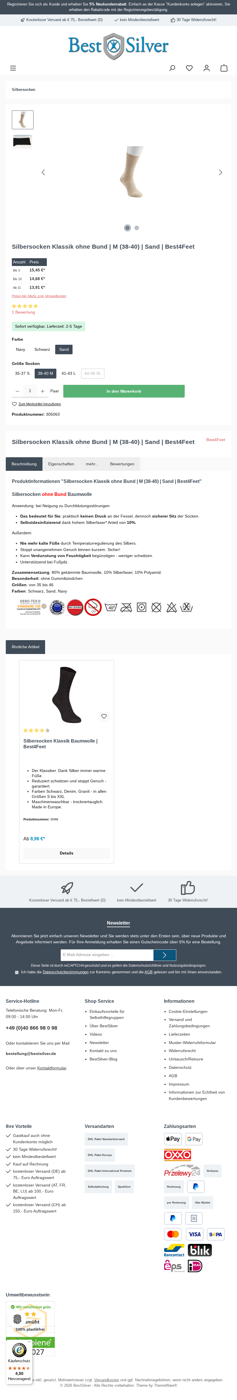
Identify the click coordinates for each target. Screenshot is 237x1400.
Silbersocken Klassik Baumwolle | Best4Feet (60, 743)
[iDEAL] (195, 1266)
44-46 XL (94, 374)
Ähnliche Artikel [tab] (25, 646)
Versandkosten (106, 1380)
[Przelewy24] (182, 1170)
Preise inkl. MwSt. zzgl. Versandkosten (39, 296)
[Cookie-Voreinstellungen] (17, 1319)
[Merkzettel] (189, 68)
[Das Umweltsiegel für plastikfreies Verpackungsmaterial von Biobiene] (30, 1328)
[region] (118, 172)
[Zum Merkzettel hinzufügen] (104, 717)
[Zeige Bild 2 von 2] (136, 228)
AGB (149, 972)
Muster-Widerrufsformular (192, 1042)
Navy (20, 349)
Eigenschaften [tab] (61, 464)
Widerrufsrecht (182, 1050)
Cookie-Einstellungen (188, 1011)
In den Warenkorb (124, 391)
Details (66, 853)
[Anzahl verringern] (17, 391)
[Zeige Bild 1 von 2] (127, 228)
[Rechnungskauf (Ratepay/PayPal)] (194, 1218)
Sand (64, 349)
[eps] (174, 1266)
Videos (96, 1034)
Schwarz (42, 349)
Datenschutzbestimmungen (65, 972)
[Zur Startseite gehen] (118, 46)
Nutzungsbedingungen (187, 966)
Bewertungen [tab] (122, 464)
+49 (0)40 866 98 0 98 (31, 1028)
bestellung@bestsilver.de (31, 1053)
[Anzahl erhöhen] (42, 391)
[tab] (24, 464)
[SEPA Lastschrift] (216, 1234)
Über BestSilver (104, 1026)
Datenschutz (180, 1067)
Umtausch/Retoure (186, 1059)
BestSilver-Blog (103, 1059)
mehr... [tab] (92, 464)
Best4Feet (215, 439)
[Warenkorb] (224, 68)
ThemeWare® (165, 1386)
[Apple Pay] (173, 1139)
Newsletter (99, 1042)
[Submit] (164, 955)
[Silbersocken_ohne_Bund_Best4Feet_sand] (132, 172)
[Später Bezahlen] (173, 1218)
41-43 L (69, 373)
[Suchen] (172, 68)
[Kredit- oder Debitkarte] (184, 1234)
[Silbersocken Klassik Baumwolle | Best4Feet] (66, 695)
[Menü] (13, 68)
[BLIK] (200, 1250)
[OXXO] (178, 1154)
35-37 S (22, 373)
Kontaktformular (51, 1068)
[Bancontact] (174, 1250)
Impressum (179, 1084)
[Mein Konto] (206, 68)
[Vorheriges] (43, 172)
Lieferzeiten (179, 1034)
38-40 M (45, 373)
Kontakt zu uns (103, 1050)
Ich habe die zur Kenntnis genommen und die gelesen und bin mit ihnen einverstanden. (121, 972)
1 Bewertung (23, 312)
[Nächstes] (220, 172)
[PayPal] (196, 1186)
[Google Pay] (194, 1139)
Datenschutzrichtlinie (145, 966)
